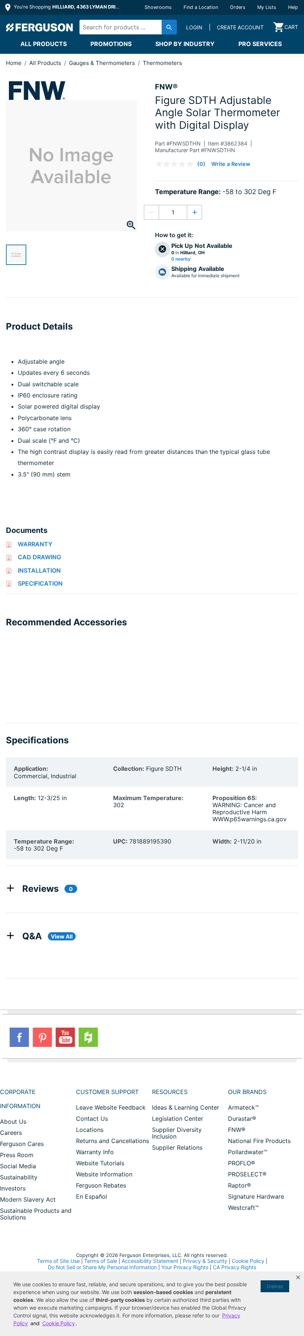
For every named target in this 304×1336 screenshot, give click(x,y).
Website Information (104, 1174)
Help (293, 7)
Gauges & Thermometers (102, 62)
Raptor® (239, 1185)
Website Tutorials (100, 1163)
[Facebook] (19, 1037)
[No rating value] (176, 164)
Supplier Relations (177, 1147)
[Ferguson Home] (39, 27)
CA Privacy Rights (234, 1267)
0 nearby (181, 259)
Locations (89, 1129)
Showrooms (158, 7)
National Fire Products (259, 1141)
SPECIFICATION (40, 583)
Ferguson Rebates (101, 1185)
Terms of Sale (100, 1261)
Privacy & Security (205, 1261)
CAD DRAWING (39, 557)
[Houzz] (88, 1037)
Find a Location (201, 7)
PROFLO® (241, 1163)
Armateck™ (243, 1107)
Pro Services (260, 44)
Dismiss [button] (275, 1286)
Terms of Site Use (58, 1261)
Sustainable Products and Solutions (36, 1214)
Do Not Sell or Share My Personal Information (102, 1267)
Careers (11, 1132)
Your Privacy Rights (184, 1267)
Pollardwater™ (247, 1152)
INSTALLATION (39, 570)
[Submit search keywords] (169, 27)
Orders (237, 7)
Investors (13, 1188)
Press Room (16, 1155)
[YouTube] (65, 1037)
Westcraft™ (243, 1207)
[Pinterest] (42, 1037)
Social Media (18, 1166)
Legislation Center (177, 1118)
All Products (43, 44)
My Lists (266, 7)
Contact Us (92, 1118)
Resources (170, 1092)
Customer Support (107, 1092)
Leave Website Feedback (111, 1107)
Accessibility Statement (150, 1261)
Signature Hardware (256, 1196)
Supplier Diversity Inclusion (177, 1133)
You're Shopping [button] (67, 7)
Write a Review (230, 164)
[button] (298, 1277)
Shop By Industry (185, 44)
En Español (91, 1196)
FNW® (236, 1129)
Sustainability (18, 1177)
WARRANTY (35, 544)
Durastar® (242, 1118)
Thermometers (162, 62)
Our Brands (247, 1092)
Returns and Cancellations (112, 1141)
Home (14, 62)
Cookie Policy (248, 1261)
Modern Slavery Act (28, 1199)
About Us (13, 1121)
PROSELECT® (247, 1174)
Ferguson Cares (22, 1143)
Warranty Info (95, 1152)
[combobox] (125, 27)
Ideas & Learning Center (185, 1107)
